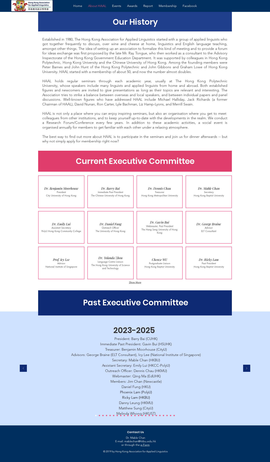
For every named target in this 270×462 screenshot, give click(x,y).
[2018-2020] (110, 415)
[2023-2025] (95, 415)
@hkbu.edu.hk (147, 441)
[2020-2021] (106, 415)
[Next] (246, 368)
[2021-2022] (103, 415)
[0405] (145, 415)
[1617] (113, 415)
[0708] (138, 415)
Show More (135, 282)
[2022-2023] (99, 415)
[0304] (152, 415)
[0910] (131, 415)
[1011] (127, 415)
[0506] (149, 415)
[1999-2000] (167, 415)
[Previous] (23, 368)
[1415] (117, 415)
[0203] (156, 415)
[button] (61, 191)
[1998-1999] (170, 415)
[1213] (120, 415)
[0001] (163, 415)
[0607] (142, 415)
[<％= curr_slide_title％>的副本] (174, 415)
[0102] (159, 415)
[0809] (135, 415)
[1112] (124, 415)
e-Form (145, 445)
